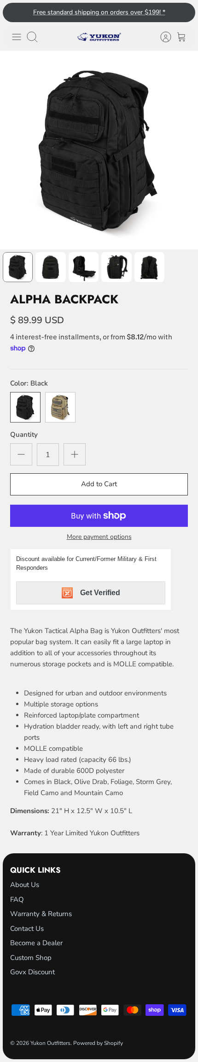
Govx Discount (32, 972)
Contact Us (27, 928)
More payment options (99, 537)
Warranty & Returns (41, 913)
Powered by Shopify (98, 1043)
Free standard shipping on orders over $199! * (99, 12)
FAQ (17, 899)
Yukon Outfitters (50, 1043)
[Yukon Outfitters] (99, 36)
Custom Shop (31, 957)
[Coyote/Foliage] (60, 407)
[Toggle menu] (16, 37)
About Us (24, 884)
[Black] (25, 407)
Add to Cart (99, 484)
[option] (99, 150)
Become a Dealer (36, 942)
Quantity (24, 434)
